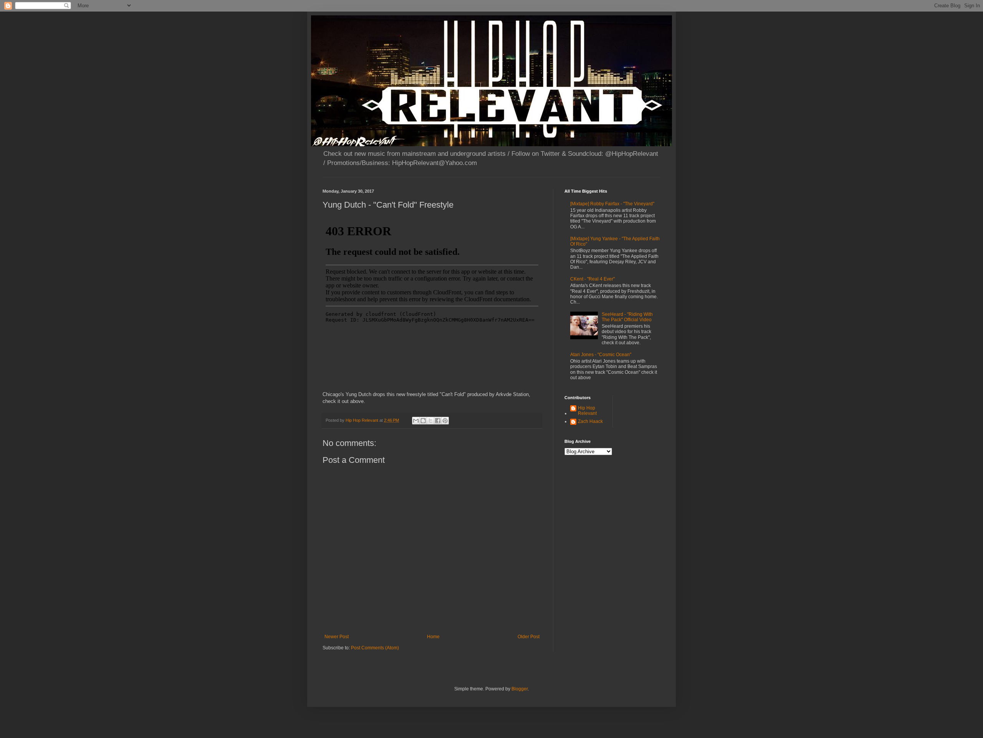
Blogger (519, 689)
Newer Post (336, 636)
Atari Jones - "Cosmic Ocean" (600, 354)
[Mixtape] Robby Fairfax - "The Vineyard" (612, 203)
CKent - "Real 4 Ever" (592, 279)
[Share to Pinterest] (445, 420)
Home (433, 636)
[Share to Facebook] (438, 420)
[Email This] (416, 420)
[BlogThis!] (423, 420)
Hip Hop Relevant (587, 410)
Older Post (528, 636)
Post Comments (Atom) (375, 647)
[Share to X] (430, 420)
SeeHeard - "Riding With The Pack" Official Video (627, 317)
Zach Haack (590, 421)
